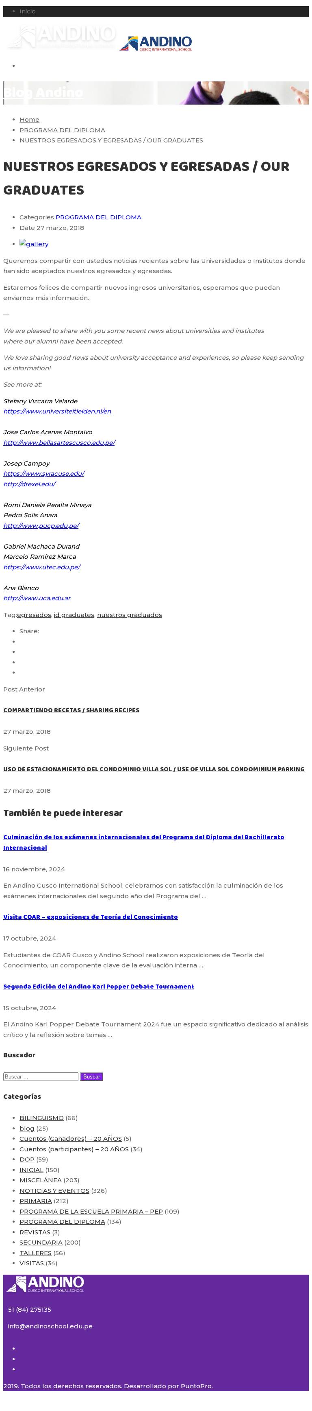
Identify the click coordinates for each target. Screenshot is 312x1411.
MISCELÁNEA (41, 1180)
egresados (34, 615)
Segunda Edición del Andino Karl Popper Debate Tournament (98, 987)
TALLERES (36, 1253)
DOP (27, 1159)
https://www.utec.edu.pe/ (41, 567)
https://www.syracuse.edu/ (43, 473)
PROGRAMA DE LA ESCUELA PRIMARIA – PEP (91, 1211)
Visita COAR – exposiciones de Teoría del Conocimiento (90, 917)
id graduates (74, 615)
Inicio (28, 11)
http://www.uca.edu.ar (36, 598)
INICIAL (31, 1170)
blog (27, 1128)
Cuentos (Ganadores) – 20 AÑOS (71, 1138)
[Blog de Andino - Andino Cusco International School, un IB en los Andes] (61, 49)
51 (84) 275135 (29, 1309)
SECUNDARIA (41, 1242)
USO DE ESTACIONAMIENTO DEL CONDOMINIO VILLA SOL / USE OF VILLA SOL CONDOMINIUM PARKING (154, 769)
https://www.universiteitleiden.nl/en (57, 411)
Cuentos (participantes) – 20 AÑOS (74, 1149)
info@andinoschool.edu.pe (50, 1326)
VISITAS (32, 1263)
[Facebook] (22, 641)
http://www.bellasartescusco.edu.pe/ (59, 442)
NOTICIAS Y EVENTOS (54, 1190)
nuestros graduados (129, 615)
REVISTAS (35, 1232)
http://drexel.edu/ (29, 484)
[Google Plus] (22, 652)
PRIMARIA (36, 1201)
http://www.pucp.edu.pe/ (40, 525)
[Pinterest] (22, 672)
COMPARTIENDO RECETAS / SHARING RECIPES (71, 710)
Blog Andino (43, 93)
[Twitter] (22, 662)
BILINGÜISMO (42, 1118)
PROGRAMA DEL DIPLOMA (98, 217)
